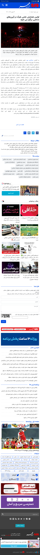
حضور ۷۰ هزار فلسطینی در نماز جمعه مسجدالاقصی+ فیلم (23, 351)
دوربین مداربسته (34, 462)
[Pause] (22, 194)
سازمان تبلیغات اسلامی (24, 177)
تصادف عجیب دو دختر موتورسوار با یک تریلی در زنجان (24, 404)
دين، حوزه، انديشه (34, 12)
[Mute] (25, 194)
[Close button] (39, 538)
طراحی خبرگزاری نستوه (31, 552)
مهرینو (33, 471)
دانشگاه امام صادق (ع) (32, 162)
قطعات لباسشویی (25, 465)
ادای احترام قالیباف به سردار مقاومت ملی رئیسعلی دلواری (23, 398)
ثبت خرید (10, 193)
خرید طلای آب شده (6, 457)
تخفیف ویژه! (14, 546)
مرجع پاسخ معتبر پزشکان (21, 462)
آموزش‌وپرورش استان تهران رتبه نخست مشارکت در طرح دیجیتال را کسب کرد (19, 374)
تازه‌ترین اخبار (34, 347)
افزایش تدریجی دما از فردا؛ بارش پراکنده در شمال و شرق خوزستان (21, 394)
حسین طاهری (19, 165)
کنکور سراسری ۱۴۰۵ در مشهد (30, 418)
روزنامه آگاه (7, 471)
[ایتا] (10, 519)
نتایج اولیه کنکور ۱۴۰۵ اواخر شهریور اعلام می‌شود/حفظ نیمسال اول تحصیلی (19, 391)
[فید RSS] (16, 519)
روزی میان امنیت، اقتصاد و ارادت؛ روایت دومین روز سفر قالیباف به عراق (20, 371)
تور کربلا (25, 460)
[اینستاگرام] (24, 519)
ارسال (3, 321)
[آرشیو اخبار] (13, 519)
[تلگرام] (29, 519)
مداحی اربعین (6, 460)
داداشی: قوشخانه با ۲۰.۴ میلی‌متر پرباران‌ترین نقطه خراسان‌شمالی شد (20, 381)
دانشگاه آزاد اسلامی (10, 162)
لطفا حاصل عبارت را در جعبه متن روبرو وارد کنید (27, 315)
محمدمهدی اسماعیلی (33, 159)
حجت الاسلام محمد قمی (20, 159)
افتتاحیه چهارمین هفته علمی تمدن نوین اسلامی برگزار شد (23, 147)
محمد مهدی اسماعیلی (9, 174)
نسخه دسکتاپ (20, 526)
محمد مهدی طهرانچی (10, 171)
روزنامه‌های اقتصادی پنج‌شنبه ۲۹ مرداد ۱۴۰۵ (26, 450)
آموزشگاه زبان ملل (21, 468)
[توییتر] (21, 519)
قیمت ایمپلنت (34, 465)
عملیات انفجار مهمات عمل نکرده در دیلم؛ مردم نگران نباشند (23, 367)
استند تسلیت (16, 460)
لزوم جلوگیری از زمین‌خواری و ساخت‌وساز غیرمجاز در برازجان (23, 354)
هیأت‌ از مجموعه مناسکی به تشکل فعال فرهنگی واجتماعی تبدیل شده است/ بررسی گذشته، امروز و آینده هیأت (19, 150)
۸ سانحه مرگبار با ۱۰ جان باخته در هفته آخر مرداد (25, 411)
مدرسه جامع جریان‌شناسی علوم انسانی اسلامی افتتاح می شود (22, 145)
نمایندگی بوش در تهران (32, 468)
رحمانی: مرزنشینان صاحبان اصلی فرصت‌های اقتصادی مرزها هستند (21, 357)
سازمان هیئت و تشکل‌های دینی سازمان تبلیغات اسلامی (25, 168)
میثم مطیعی (20, 174)
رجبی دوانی (35, 177)
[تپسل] (2, 184)
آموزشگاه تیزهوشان (14, 465)
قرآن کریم (20, 171)
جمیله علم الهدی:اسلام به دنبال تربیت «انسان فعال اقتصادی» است (21, 408)
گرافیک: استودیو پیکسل (18, 552)
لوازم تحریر (35, 457)
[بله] (27, 519)
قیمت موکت (34, 460)
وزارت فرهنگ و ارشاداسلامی (31, 171)
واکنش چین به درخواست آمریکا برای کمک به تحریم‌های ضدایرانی (22, 388)
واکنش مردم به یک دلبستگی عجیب (28, 153)
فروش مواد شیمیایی (7, 462)
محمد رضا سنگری (7, 159)
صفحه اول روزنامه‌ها (32, 421)
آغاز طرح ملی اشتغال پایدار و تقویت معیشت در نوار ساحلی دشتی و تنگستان (19, 361)
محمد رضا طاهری (21, 162)
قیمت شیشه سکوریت (25, 457)
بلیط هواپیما (5, 465)
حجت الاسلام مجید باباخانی (31, 174)
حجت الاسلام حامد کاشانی (31, 165)
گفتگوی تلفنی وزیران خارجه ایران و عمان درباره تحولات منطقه (22, 377)
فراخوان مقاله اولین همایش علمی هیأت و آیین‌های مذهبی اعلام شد (20, 144)
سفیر (15, 457)
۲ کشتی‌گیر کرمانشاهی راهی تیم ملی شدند (27, 414)
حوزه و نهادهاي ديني (24, 12)
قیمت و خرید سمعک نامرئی (8, 468)
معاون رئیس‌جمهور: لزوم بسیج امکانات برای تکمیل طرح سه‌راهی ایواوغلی (19, 364)
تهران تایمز (21, 471)
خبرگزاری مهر (30, 60)
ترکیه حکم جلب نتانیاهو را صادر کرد (29, 401)
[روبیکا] (18, 519)
